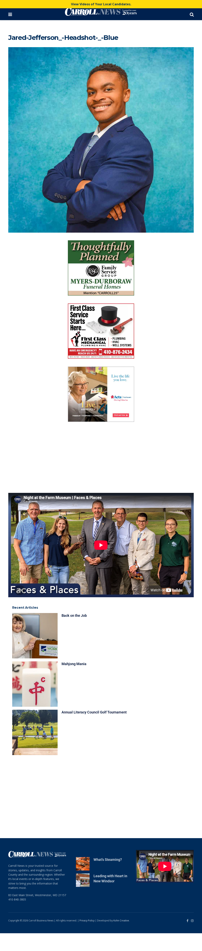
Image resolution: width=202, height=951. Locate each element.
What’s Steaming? (108, 877)
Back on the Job (74, 633)
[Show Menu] (10, 14)
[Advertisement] (101, 475)
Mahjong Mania (74, 682)
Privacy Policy (86, 938)
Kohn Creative (121, 938)
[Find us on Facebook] (187, 938)
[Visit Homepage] (101, 12)
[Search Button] (192, 14)
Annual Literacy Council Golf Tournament (94, 730)
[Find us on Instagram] (192, 938)
